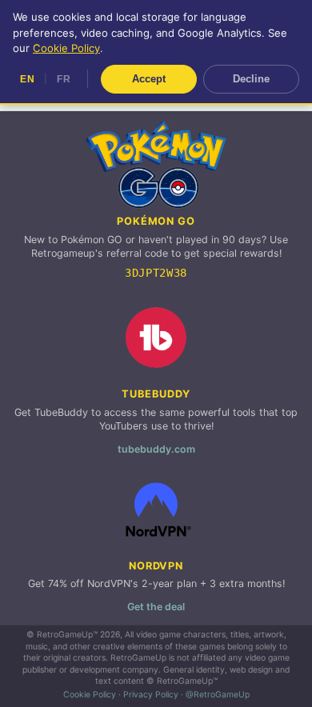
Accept (149, 79)
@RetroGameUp (218, 694)
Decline (251, 79)
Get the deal (156, 607)
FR (63, 79)
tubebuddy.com (156, 449)
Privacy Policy (150, 694)
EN (27, 79)
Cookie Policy (89, 694)
